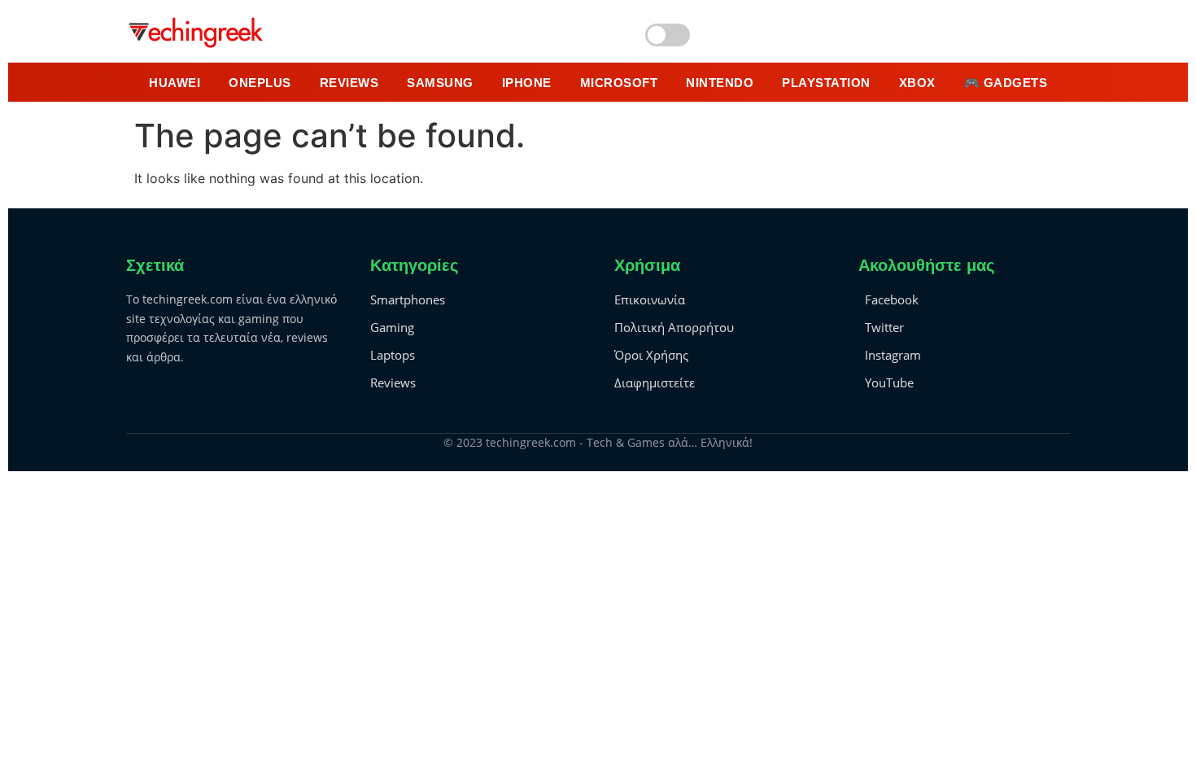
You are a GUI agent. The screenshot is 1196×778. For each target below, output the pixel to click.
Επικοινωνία (649, 299)
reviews (349, 83)
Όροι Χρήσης (651, 355)
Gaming (392, 327)
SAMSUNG (440, 83)
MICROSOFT (619, 83)
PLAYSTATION (826, 83)
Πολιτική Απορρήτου (674, 327)
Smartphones (407, 299)
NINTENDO (719, 83)
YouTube (889, 382)
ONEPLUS (260, 83)
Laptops (392, 355)
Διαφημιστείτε (654, 382)
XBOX (917, 83)
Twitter (884, 327)
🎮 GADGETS (1006, 83)
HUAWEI (174, 83)
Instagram (893, 355)
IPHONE (527, 83)
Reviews (393, 382)
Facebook (892, 299)
